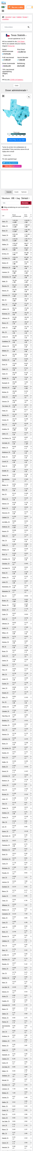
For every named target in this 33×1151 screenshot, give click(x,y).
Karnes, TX (5, 831)
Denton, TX (5, 263)
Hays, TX (4, 304)
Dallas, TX (5, 226)
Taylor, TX (5, 373)
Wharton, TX (5, 549)
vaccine (8, 17)
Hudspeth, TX (5, 1054)
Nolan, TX (4, 918)
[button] (3, 7)
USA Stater (21, 41)
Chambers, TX (6, 559)
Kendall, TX (5, 470)
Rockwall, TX (5, 383)
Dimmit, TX (5, 771)
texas (25, 17)
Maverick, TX (5, 387)
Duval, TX (4, 854)
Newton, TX (5, 1045)
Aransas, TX (5, 642)
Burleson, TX (5, 780)
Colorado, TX (5, 711)
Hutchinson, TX (6, 859)
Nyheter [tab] (24, 192)
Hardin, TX (5, 545)
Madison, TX (5, 909)
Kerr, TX (4, 494)
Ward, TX (4, 982)
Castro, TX (5, 1063)
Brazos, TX (5, 323)
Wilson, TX (5, 499)
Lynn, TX (4, 1125)
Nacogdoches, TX (6, 480)
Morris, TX (5, 931)
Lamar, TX (5, 582)
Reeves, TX (5, 605)
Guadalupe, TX (6, 341)
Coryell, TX (5, 461)
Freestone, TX (6, 845)
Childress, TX (5, 1041)
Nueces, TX (5, 290)
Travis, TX (5, 240)
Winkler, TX (5, 1093)
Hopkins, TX (5, 637)
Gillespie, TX (5, 623)
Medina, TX (5, 485)
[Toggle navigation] (2, 10)
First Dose (25, 215)
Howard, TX (5, 693)
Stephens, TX (5, 1075)
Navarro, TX (5, 531)
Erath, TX (4, 619)
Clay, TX (4, 973)
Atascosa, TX (5, 513)
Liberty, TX (5, 433)
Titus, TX (4, 669)
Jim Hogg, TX (5, 1067)
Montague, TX (6, 868)
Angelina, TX (5, 429)
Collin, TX (4, 249)
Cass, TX (4, 729)
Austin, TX (5, 656)
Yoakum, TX (5, 1058)
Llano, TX (4, 688)
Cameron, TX (5, 272)
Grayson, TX (5, 401)
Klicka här (11, 46)
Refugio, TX (5, 1017)
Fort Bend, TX (6, 258)
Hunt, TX (4, 424)
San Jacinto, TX (6, 748)
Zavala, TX (5, 896)
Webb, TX (4, 281)
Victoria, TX (5, 420)
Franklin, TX (5, 1001)
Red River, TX (6, 959)
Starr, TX (4, 355)
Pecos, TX (5, 757)
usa (14, 17)
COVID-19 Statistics (16, 79)
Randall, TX (5, 378)
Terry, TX (4, 945)
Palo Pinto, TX (6, 716)
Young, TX (5, 863)
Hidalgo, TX (5, 244)
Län (3, 215)
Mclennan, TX (6, 313)
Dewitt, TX (5, 766)
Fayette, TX (5, 683)
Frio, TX (4, 702)
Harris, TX (5, 221)
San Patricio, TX (6, 438)
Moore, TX (5, 743)
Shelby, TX (5, 762)
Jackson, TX (5, 882)
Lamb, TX (4, 927)
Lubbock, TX (5, 309)
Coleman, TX (5, 1089)
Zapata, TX (5, 808)
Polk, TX (4, 540)
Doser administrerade (15, 90)
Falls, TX (4, 822)
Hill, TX (4, 646)
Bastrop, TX (5, 415)
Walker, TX (5, 447)
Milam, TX (5, 697)
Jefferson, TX (5, 318)
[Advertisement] (16, 179)
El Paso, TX (5, 253)
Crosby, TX (5, 1110)
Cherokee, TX (5, 563)
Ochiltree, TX (5, 1036)
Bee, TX (4, 596)
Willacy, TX (5, 633)
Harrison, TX (5, 503)
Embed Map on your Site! (16, 140)
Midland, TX (5, 350)
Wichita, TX (5, 392)
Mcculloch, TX (6, 1085)
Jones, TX (5, 799)
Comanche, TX (6, 914)
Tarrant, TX (5, 235)
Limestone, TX (6, 776)
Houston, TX (5, 734)
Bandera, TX (5, 720)
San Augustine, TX (6, 1026)
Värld (16, 85)
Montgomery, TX (6, 276)
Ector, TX (4, 364)
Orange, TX (5, 475)
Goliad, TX (5, 1050)
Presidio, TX (5, 873)
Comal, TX (5, 336)
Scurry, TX (5, 840)
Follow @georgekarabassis (12, 166)
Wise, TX (4, 489)
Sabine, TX (5, 1013)
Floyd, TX (4, 1114)
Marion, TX (5, 1009)
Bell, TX (4, 300)
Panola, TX (5, 817)
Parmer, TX (5, 1022)
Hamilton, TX (5, 978)
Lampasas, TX (6, 739)
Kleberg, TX (5, 577)
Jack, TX (4, 1031)
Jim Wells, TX (6, 522)
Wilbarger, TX (5, 905)
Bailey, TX (5, 1106)
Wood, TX (4, 572)
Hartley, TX (5, 1102)
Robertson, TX (6, 850)
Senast (24, 198)
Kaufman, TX (5, 360)
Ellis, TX (4, 332)
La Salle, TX (5, 955)
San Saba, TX (6, 1121)
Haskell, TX (5, 1138)
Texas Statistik (18, 35)
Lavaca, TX (5, 785)
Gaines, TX (5, 968)
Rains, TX (4, 950)
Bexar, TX (4, 230)
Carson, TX (5, 1142)
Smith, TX (5, 327)
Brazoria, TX (5, 286)
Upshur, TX (5, 660)
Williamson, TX (6, 267)
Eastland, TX (5, 886)
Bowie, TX (5, 456)
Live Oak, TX (5, 987)
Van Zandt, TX (6, 568)
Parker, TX (5, 369)
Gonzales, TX (5, 725)
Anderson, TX (5, 526)
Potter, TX (5, 410)
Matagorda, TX (6, 591)
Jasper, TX (5, 679)
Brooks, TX (5, 600)
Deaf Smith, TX (6, 836)
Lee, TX (4, 826)
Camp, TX (5, 922)
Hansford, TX (5, 1147)
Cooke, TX (5, 614)
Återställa (25, 203)
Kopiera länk (7, 155)
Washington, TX (6, 586)
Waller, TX (5, 536)
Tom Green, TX (6, 406)
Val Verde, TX (5, 443)
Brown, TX (5, 651)
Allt (12, 198)
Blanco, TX (5, 891)
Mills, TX (4, 1133)
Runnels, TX (5, 964)
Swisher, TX (5, 1097)
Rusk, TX (4, 554)
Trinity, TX (5, 900)
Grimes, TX (5, 609)
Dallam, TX (5, 1071)
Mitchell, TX (5, 1080)
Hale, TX (4, 674)
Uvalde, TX (5, 628)
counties (5, 19)
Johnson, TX (5, 346)
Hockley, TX (5, 753)
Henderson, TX (6, 452)
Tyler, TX (4, 803)
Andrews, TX (5, 813)
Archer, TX (5, 996)
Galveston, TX (6, 295)
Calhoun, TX (5, 706)
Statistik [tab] (9, 192)
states (19, 17)
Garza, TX (5, 1118)
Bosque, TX (5, 794)
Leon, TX (4, 877)
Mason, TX (5, 1129)
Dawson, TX (5, 991)
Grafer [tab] (16, 192)
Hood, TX (4, 466)
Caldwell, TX (5, 517)
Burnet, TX (5, 508)
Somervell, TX (6, 1005)
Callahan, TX (5, 941)
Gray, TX (4, 789)
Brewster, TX (5, 936)
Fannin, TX (5, 665)
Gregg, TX (5, 397)
